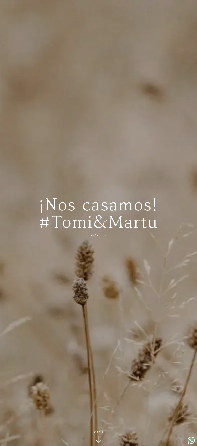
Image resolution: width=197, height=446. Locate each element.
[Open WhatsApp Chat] (191, 443)
